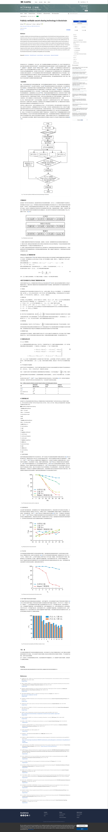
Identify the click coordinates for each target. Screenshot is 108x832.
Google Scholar (24, 681)
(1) (69, 271)
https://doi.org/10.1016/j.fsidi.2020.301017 (49, 746)
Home (36, 2)
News (45, 2)
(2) (69, 349)
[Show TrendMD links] (87, 119)
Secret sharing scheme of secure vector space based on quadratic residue (80, 68)
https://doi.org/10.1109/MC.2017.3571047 (29, 694)
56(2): (31, 16)
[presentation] (31, 262)
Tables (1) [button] (74, 59)
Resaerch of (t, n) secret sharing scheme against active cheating (79, 89)
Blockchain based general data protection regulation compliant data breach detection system (79, 100)
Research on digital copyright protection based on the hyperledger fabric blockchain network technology (79, 109)
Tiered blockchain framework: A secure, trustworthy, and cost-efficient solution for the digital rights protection (79, 83)
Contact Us (78, 815)
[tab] (80, 57)
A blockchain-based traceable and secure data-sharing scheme (80, 105)
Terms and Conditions (62, 817)
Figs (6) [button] (74, 57)
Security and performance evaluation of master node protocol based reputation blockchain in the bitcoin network (80, 78)
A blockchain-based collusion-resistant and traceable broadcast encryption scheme (79, 73)
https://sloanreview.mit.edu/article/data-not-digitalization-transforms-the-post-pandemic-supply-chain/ (41, 713)
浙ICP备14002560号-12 (61, 821)
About (49, 2)
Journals (40, 2)
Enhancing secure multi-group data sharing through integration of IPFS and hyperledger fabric (79, 95)
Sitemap (78, 817)
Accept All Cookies (82, 825)
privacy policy (31, 829)
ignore (82, 828)
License (25, 28)
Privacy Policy (61, 815)
